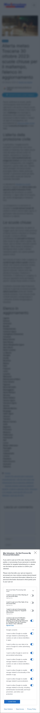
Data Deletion (8, 709)
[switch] (32, 595)
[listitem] (20, 590)
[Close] (36, 553)
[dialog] (20, 631)
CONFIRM (12, 702)
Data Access (20, 709)
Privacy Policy (31, 709)
